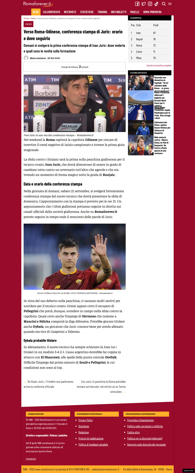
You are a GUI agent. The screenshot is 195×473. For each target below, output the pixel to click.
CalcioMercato (51, 12)
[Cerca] (163, 4)
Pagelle (134, 12)
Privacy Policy (85, 420)
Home (26, 18)
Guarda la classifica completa (159, 65)
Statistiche (87, 12)
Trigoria (102, 12)
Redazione (83, 432)
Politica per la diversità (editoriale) (144, 438)
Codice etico (133, 432)
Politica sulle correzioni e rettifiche (145, 426)
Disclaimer (83, 426)
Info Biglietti (118, 12)
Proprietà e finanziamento (140, 420)
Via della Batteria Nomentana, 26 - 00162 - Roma (147, 469)
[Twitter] (143, 4)
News (36, 12)
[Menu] (170, 4)
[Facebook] (137, 4)
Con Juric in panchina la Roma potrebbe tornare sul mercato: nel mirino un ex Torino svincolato (101, 386)
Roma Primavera (152, 12)
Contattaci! (31, 458)
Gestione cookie (188, 470)
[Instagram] (150, 4)
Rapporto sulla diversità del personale (146, 444)
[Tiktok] (156, 4)
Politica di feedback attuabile (93, 444)
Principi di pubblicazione (90, 438)
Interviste (70, 12)
